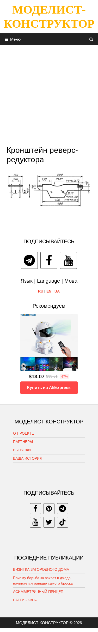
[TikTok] (62, 522)
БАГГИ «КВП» (25, 600)
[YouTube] (68, 260)
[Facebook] (48, 260)
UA (57, 291)
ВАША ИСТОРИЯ (27, 458)
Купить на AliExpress (49, 387)
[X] (49, 522)
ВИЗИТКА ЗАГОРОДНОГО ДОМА (41, 569)
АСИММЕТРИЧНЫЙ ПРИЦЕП (38, 592)
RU (40, 291)
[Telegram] (29, 260)
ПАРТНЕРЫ (23, 442)
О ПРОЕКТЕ (23, 433)
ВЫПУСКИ (22, 450)
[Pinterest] (49, 508)
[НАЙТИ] (91, 39)
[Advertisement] (49, 94)
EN (48, 291)
